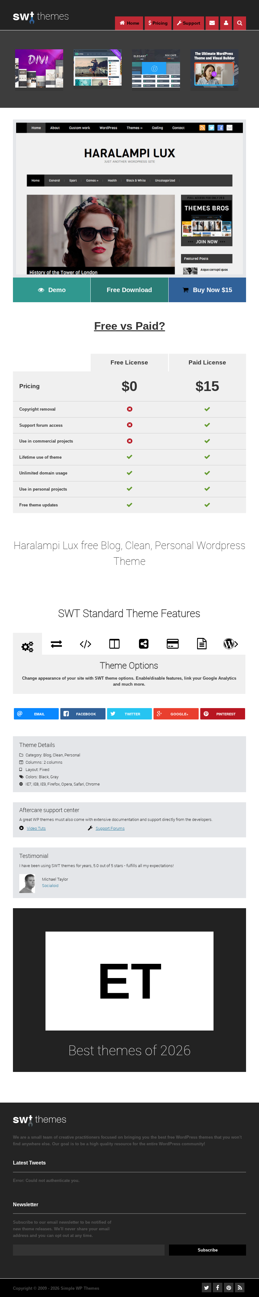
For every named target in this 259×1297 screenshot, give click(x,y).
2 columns (53, 762)
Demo (57, 289)
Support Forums (110, 828)
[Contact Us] (212, 23)
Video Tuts (36, 828)
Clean (58, 755)
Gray (54, 777)
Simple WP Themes (80, 1288)
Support (191, 23)
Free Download (129, 289)
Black (44, 777)
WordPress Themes (41, 21)
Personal (72, 755)
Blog (47, 755)
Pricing (159, 23)
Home (132, 23)
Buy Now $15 (212, 289)
